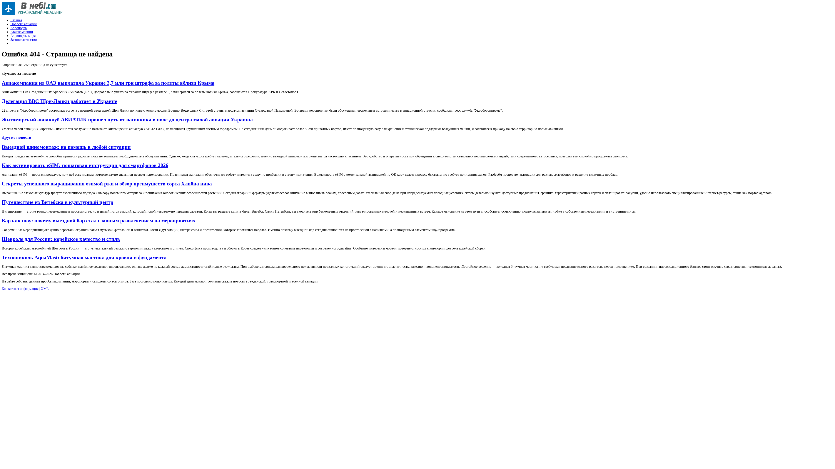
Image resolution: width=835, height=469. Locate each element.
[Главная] (32, 13)
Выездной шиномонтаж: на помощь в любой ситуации (66, 147)
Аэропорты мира (23, 36)
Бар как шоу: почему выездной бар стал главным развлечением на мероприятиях (98, 220)
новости (23, 137)
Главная (16, 20)
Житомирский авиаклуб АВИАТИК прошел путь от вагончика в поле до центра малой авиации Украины (127, 119)
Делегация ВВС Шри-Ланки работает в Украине (59, 101)
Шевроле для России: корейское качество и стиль (61, 239)
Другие (8, 137)
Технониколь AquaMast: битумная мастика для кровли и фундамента (84, 257)
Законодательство (23, 39)
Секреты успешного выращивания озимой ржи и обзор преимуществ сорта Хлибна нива (107, 184)
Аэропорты (18, 28)
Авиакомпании (21, 32)
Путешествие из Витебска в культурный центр (57, 202)
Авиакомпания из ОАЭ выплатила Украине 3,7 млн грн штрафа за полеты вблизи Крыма (108, 83)
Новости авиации (23, 24)
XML (45, 289)
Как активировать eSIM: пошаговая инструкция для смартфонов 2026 (85, 165)
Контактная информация (20, 289)
